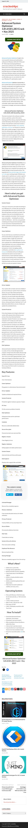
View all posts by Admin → (9, 802)
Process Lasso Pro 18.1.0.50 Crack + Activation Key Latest (19, 676)
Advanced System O (7, 82)
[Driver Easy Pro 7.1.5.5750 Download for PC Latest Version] (14, 710)
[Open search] (24, 14)
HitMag (17, 826)
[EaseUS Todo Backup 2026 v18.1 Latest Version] (14, 737)
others (18, 19)
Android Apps (5, 19)
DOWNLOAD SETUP (14, 39)
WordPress (10, 826)
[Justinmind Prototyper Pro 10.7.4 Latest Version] (14, 765)
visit (22, 631)
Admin (12, 34)
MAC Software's (12, 19)
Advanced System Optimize (9, 58)
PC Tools (10, 20)
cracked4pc (10, 6)
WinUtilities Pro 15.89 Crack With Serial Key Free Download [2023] (7, 683)
